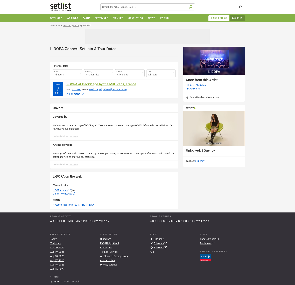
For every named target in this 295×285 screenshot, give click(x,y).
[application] (214, 128)
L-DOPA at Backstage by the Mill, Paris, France (101, 84)
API (152, 251)
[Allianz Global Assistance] (205, 257)
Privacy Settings (108, 264)
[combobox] (147, 6)
